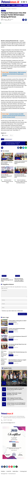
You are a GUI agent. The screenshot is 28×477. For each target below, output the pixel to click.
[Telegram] (23, 148)
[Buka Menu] (24, 2)
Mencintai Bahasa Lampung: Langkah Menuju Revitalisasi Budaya (19, 280)
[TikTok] (16, 467)
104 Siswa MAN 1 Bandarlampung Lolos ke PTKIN (7, 280)
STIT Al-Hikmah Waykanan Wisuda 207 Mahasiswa (6, 176)
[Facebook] (18, 148)
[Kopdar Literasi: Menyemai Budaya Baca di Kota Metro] (21, 156)
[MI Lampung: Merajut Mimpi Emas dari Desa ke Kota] (21, 170)
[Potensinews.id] (10, 2)
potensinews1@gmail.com (9, 422)
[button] (22, 2)
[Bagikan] (26, 20)
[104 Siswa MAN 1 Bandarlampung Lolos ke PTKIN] (7, 228)
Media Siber (15, 471)
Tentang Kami (23, 471)
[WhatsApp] (26, 148)
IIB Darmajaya (9, 139)
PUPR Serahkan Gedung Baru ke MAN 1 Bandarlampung (6, 163)
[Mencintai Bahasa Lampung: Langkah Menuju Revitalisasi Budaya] (21, 228)
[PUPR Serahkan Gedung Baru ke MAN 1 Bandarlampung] (7, 157)
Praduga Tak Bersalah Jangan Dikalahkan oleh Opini (14, 393)
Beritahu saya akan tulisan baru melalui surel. (12, 310)
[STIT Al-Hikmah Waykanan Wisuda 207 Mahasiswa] (7, 170)
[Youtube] (12, 467)
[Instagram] (9, 467)
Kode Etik (9, 471)
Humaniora (3, 10)
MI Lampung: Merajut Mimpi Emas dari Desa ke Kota (20, 176)
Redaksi (5, 19)
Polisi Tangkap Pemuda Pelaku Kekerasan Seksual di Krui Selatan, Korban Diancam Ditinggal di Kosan (15, 398)
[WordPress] (7, 467)
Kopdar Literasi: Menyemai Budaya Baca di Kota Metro (21, 162)
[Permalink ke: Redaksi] (2, 20)
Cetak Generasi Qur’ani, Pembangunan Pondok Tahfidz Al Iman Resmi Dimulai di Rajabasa (16, 403)
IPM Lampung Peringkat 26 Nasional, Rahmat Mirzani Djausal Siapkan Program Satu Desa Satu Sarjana (15, 388)
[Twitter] (21, 148)
